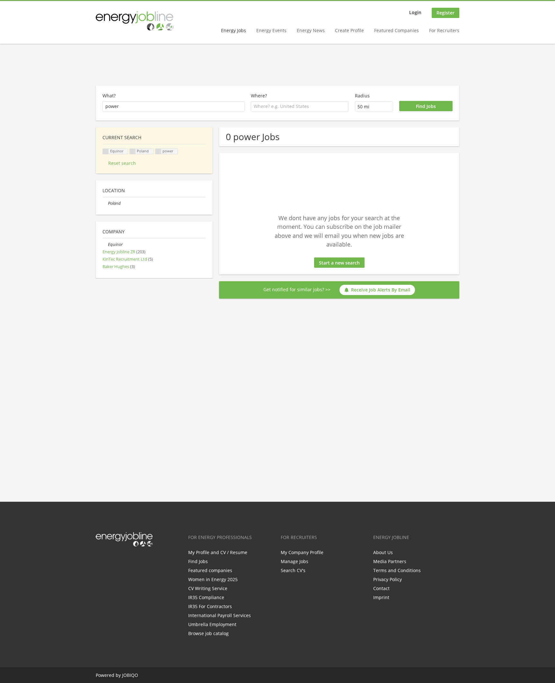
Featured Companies (396, 30)
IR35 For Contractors (210, 606)
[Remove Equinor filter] (105, 244)
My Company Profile (302, 552)
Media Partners (389, 561)
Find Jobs (198, 561)
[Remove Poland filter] (105, 203)
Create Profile (349, 30)
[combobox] (299, 106)
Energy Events (271, 30)
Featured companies (210, 570)
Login (415, 12)
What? (109, 96)
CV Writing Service (207, 588)
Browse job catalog (208, 633)
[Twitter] (111, 560)
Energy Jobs (233, 30)
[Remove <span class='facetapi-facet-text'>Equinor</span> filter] (106, 151)
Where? (259, 96)
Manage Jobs (294, 561)
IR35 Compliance (206, 597)
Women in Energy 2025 (213, 579)
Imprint (381, 597)
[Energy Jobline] (134, 21)
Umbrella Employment (212, 624)
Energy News (311, 30)
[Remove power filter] (158, 151)
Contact (381, 588)
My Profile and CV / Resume (217, 552)
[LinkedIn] (121, 560)
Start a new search (339, 263)
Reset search (122, 163)
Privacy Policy (387, 579)
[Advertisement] (277, 64)
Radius (362, 96)
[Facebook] (100, 560)
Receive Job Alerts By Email (380, 290)
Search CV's (293, 570)
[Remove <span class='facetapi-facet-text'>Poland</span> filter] (133, 151)
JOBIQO (130, 675)
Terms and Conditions (397, 570)
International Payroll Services (219, 615)
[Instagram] (132, 560)
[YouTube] (141, 560)
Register (445, 13)
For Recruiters (444, 30)
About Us (383, 552)
